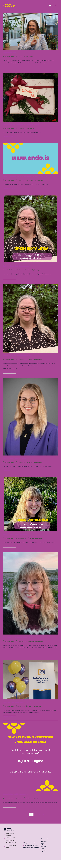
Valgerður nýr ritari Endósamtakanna (19, 356)
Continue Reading (10, 66)
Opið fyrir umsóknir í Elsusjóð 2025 (17, 702)
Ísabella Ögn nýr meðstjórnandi (16, 637)
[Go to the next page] (55, 814)
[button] (50, 6)
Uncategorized (39, 180)
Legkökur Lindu (9, 53)
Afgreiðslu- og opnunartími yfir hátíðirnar (21, 125)
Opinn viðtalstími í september (16, 534)
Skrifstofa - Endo (9, 56)
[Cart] (56, 5)
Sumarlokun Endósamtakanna (15, 794)
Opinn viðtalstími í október (14, 458)
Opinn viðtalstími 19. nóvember (16, 266)
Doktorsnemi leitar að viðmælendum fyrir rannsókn (25, 176)
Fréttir (31, 56)
